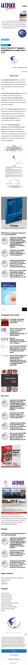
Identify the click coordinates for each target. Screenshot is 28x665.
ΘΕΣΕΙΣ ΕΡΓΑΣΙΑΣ (5, 580)
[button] (26, 634)
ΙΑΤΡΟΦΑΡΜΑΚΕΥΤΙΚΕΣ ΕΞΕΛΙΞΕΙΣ (9, 603)
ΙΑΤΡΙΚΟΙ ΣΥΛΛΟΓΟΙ (6, 601)
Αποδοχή (14, 651)
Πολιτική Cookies (13, 662)
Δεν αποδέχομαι (14, 655)
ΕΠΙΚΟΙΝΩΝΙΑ (4, 583)
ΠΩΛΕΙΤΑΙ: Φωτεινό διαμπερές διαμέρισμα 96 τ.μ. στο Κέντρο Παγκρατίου (13, 233)
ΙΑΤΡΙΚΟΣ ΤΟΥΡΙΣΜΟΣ (6, 605)
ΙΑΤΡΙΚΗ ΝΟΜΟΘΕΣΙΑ (6, 599)
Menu (25, 6)
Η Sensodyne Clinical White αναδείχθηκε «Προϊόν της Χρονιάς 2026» (17, 321)
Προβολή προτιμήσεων (14, 659)
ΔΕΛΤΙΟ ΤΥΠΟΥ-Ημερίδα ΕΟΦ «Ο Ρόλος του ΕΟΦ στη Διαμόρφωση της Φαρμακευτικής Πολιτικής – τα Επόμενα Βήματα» (18, 332)
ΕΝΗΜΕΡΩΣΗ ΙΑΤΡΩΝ (6, 597)
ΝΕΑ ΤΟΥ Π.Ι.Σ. (4, 45)
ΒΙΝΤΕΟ (3, 610)
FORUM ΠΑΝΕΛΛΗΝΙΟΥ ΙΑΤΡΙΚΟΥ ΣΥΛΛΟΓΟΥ (12, 578)
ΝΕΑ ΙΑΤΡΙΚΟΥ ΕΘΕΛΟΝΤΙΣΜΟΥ (9, 606)
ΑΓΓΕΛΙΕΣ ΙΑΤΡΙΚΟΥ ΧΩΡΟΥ (8, 608)
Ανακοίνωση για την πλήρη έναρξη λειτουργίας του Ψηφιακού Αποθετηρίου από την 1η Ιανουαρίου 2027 (17, 252)
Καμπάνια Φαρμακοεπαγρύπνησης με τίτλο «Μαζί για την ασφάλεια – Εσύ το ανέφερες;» (18, 340)
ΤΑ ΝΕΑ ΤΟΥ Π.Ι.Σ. (5, 593)
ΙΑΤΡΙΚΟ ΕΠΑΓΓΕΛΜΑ (6, 595)
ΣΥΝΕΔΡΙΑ (3, 581)
